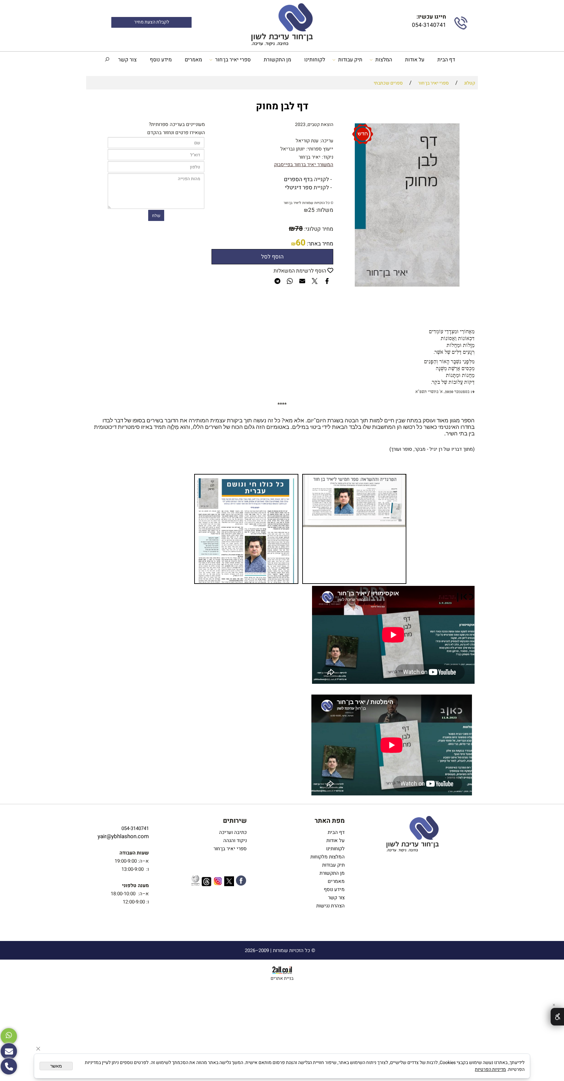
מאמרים (193, 60)
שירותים (235, 820)
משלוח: (324, 210)
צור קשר (127, 60)
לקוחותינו (314, 60)
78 (299, 228)
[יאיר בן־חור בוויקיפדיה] (195, 881)
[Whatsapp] (9, 1036)
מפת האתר (330, 820)
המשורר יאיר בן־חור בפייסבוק (303, 164)
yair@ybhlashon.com (123, 836)
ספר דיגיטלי (298, 187)
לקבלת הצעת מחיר (151, 22)
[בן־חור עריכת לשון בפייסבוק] (241, 881)
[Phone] (9, 1066)
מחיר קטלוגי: (318, 229)
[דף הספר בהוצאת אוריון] (332, 187)
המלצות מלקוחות (326, 856)
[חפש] (107, 60)
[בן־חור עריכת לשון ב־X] (229, 882)
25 (311, 210)
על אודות (414, 60)
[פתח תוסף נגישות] (557, 1017)
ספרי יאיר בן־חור (233, 60)
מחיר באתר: (319, 244)
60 (301, 243)
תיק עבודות (350, 60)
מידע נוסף (161, 60)
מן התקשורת (277, 60)
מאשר (56, 1066)
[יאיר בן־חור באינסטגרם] (218, 882)
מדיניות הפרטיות (490, 1069)
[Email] (9, 1051)
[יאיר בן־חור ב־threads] (207, 882)
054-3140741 (428, 25)
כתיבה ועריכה (233, 832)
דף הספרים (297, 179)
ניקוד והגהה (234, 840)
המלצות (383, 60)
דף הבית (446, 60)
